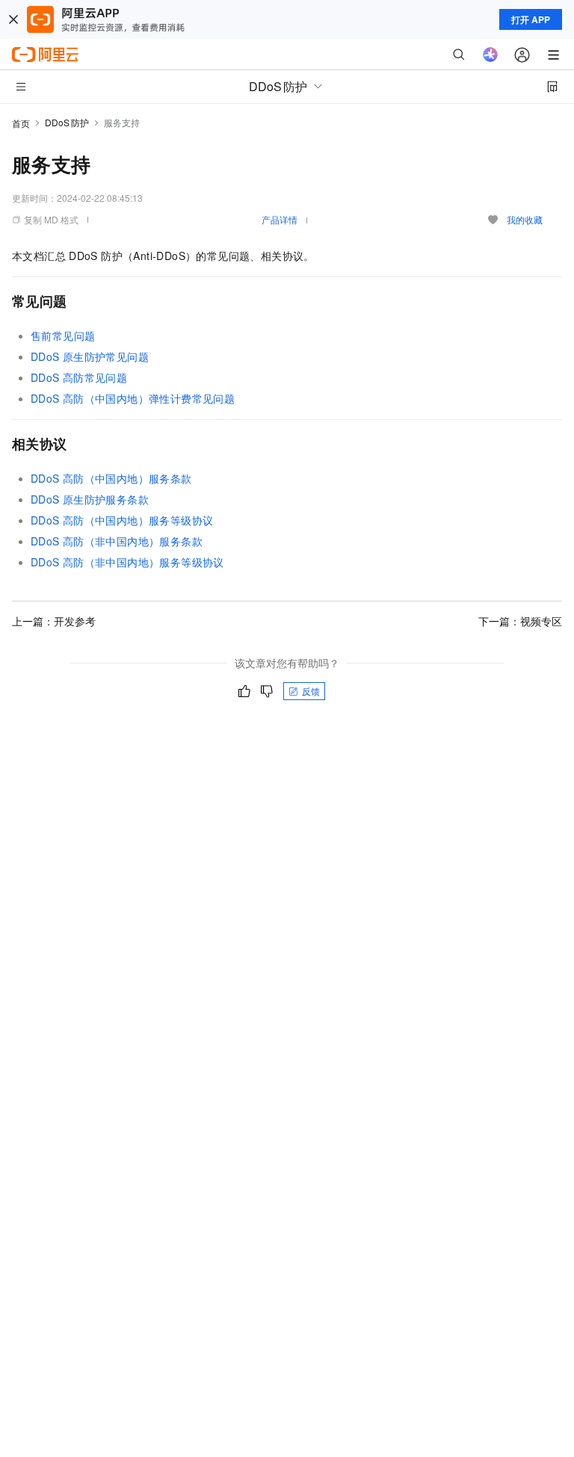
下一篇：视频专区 (520, 620)
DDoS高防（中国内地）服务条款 (111, 478)
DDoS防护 (67, 122)
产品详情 (279, 219)
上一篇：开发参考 (54, 620)
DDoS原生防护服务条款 (90, 499)
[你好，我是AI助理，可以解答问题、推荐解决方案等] (490, 54)
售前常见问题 (63, 335)
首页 (21, 123)
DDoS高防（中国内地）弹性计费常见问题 (133, 398)
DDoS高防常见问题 (79, 377)
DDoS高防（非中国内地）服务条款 (117, 540)
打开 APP (530, 19)
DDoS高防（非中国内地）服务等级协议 (127, 561)
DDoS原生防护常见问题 (90, 356)
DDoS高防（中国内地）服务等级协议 (122, 520)
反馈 (311, 690)
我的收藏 (525, 219)
